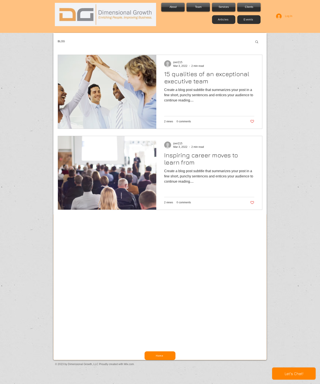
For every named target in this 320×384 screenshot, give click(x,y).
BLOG (61, 41)
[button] (257, 42)
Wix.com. (129, 364)
